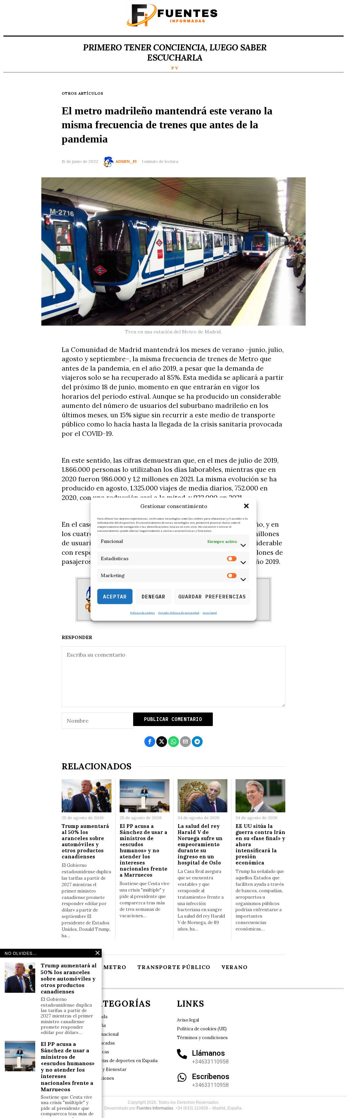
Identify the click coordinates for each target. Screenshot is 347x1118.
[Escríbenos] (182, 1077)
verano (234, 967)
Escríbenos (210, 1076)
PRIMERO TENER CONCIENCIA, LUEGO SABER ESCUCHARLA (174, 52)
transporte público (173, 967)
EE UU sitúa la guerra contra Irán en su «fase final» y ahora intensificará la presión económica (260, 844)
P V (174, 67)
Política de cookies (142, 612)
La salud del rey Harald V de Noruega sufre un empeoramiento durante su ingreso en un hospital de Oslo (200, 844)
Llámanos (208, 1053)
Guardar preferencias (212, 596)
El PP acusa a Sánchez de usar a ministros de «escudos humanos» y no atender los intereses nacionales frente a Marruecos (143, 850)
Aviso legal (210, 612)
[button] (246, 506)
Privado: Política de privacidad (178, 612)
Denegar (153, 596)
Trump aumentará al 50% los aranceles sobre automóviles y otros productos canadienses (85, 841)
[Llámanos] (182, 1054)
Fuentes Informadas (155, 1108)
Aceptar (115, 596)
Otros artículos (82, 93)
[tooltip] (149, 741)
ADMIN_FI (126, 161)
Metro (114, 967)
